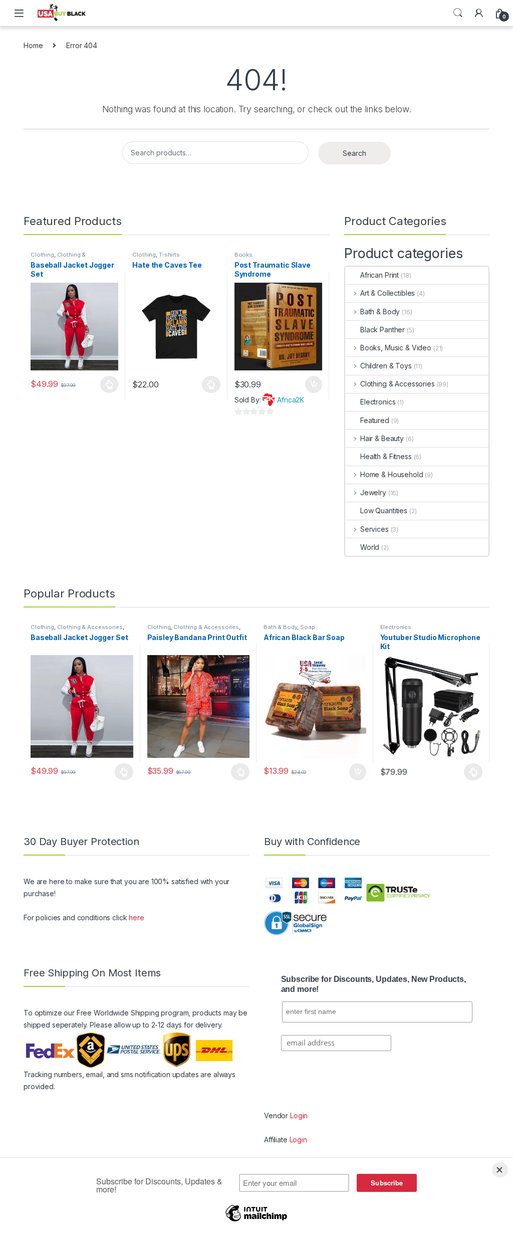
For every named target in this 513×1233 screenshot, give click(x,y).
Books (243, 254)
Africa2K (290, 399)
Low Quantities (383, 510)
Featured (374, 420)
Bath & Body (380, 311)
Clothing (42, 254)
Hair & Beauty (382, 438)
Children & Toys (386, 365)
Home (33, 45)
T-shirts (169, 254)
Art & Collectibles (387, 293)
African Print (379, 275)
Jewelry (373, 492)
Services (374, 529)
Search (457, 13)
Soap (307, 627)
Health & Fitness (386, 456)
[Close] (500, 1169)
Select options (106, 384)
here (136, 917)
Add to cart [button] (313, 384)
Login (299, 1115)
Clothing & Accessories (58, 257)
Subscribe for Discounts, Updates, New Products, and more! (373, 984)
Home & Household (391, 474)
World (369, 547)
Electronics (377, 401)
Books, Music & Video (395, 347)
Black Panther (382, 329)
